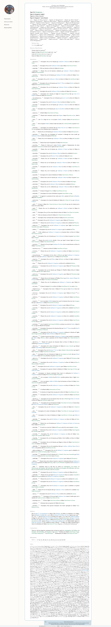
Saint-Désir (72, 102)
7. (45, 548)
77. (65, 577)
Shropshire (64, 468)
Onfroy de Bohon (50, 334)
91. (88, 584)
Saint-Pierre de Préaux (62, 248)
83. (77, 580)
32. (66, 558)
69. (39, 575)
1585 (81, 550)
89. (40, 584)
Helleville (67, 399)
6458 (32, 596)
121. (46, 596)
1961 (33, 546)
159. (73, 609)
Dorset (62, 278)
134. (64, 600)
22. (85, 555)
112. (63, 594)
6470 (61, 558)
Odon (53, 259)
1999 (75, 565)
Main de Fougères (85, 570)
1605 (42, 551)
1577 (55, 553)
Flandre (71, 196)
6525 (37, 599)
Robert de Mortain (75, 399)
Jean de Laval (65, 98)
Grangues (77, 301)
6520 (74, 558)
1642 (34, 553)
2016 (37, 571)
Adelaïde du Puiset (46, 516)
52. (70, 565)
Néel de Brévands (60, 236)
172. (42, 614)
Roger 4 (38, 611)
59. (52, 568)
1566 (31, 550)
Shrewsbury (38, 54)
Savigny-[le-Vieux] (65, 94)
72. (69, 575)
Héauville (54, 136)
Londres (38, 227)
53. (39, 566)
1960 (38, 565)
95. (47, 586)
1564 (32, 547)
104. (66, 590)
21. (63, 555)
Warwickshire (41, 469)
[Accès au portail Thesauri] (9, 9)
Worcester (76, 223)
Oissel (52, 400)
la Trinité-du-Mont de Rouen (55, 204)
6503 (49, 605)
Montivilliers (34, 151)
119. (83, 595)
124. (46, 597)
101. (75, 589)
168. (59, 612)
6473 (39, 605)
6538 (77, 556)
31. (53, 558)
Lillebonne (59, 255)
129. (52, 599)
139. (45, 602)
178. (69, 615)
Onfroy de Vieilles (36, 370)
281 (66, 575)
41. (38, 561)
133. (46, 600)
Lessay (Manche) (70, 346)
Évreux (52, 256)
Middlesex (57, 468)
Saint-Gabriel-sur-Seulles (65, 354)
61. (37, 570)
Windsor (48, 435)
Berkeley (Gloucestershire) (68, 350)
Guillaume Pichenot (63, 87)
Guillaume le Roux (60, 490)
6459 (68, 595)
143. (33, 604)
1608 (43, 548)
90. (64, 584)
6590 (42, 609)
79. (50, 579)
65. (67, 572)
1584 (41, 557)
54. (60, 566)
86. (88, 581)
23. (49, 556)
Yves (42, 119)
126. (67, 597)
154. (65, 607)
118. (81, 595)
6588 (60, 562)
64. (44, 572)
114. (40, 595)
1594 (61, 555)
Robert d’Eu (60, 83)
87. (53, 582)
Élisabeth (77, 196)
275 (88, 548)
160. (84, 609)
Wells (73, 229)
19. (80, 553)
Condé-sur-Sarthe (41, 498)
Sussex (34, 469)
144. (58, 604)
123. (36, 597)
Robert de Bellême (49, 518)
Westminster (71, 220)
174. (68, 614)
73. (31, 576)
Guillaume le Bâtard (63, 61)
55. (83, 566)
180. (56, 616)
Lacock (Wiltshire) (60, 462)
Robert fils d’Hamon (36, 522)
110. (85, 592)
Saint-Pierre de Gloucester (49, 351)
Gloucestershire (35, 468)
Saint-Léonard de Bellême (54, 324)
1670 (82, 555)
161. (69, 610)
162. (88, 610)
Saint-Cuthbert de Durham (41, 452)
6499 (50, 558)
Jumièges (62, 68)
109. (76, 592)
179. (41, 616)
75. (80, 576)
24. (59, 556)
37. (59, 560)
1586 (65, 557)
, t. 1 (62, 612)
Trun (51, 191)
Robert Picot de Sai (62, 127)
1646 (55, 547)
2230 (87, 612)
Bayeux (73, 184)
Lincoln (74, 494)
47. (36, 563)
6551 (60, 599)
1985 (45, 565)
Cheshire (75, 466)
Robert (73, 324)
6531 (87, 604)
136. (47, 601)
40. (88, 560)
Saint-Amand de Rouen (49, 242)
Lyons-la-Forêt (35, 80)
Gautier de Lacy (54, 350)
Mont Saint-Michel (36, 88)
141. (65, 602)
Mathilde (45, 404)
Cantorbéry (35, 431)
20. (42, 555)
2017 (81, 614)
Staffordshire (71, 468)
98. (58, 587)
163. (60, 611)
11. (85, 550)
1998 (82, 557)
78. (88, 577)
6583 (48, 561)
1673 (72, 585)
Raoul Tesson (67, 328)
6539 (81, 609)
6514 (54, 597)
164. (70, 611)
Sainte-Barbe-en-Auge (67, 193)
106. (88, 591)
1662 (51, 582)
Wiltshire (48, 469)
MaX (71, 626)
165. (81, 611)
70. (49, 575)
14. (88, 551)
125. (57, 597)
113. (73, 594)
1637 (48, 579)
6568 (67, 560)
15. (50, 552)
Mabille (59, 119)
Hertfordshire (50, 468)
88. (77, 582)
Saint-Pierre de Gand (71, 366)
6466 (60, 609)
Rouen (39, 261)
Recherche (6, 24)
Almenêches (57, 519)
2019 (48, 563)
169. (69, 612)
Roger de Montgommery (41, 513)
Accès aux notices (8, 21)
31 (86, 548)
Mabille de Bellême (53, 381)
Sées (49, 119)
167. (42, 612)
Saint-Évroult (73, 79)
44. (84, 561)
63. (82, 571)
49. (64, 563)
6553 (74, 590)
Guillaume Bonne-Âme (73, 446)
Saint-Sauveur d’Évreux (67, 175)
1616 (86, 577)
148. (42, 605)
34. (31, 560)
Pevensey (57, 456)
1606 (52, 571)
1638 (69, 579)
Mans (41, 321)
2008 (73, 571)
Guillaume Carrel (62, 496)
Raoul (77, 328)
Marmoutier (74, 91)
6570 (53, 600)
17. (36, 553)
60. (74, 568)
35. (41, 560)
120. (35, 596)
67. (55, 573)
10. (60, 550)
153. (55, 607)
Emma (48, 519)
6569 (63, 590)
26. (80, 556)
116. (61, 595)
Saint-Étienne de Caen (62, 191)
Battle (75, 472)
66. (31, 573)
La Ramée (75, 427)
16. (74, 552)
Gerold (50, 240)
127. (78, 597)
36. (50, 560)
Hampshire (42, 468)
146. (79, 604)
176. (88, 614)
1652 (46, 556)
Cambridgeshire (66, 466)
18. (58, 553)
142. (75, 602)
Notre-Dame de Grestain (66, 411)
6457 (71, 599)
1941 (58, 563)
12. (44, 551)
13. (67, 551)
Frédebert (59, 145)
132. (36, 600)
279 (46, 561)
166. (31, 612)
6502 (55, 601)
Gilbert (35, 338)
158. (63, 609)
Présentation (7, 18)
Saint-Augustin (76, 430)
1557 (86, 551)
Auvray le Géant (55, 156)
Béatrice (72, 83)
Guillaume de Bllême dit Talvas (61, 515)
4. (35, 547)
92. (52, 585)
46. (52, 562)
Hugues (61, 115)
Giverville (64, 204)
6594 (63, 558)
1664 (56, 550)
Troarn (62, 289)
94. (85, 585)
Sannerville (36, 290)
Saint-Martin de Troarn (53, 113)
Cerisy (33, 63)
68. (77, 573)
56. (45, 567)
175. (77, 614)
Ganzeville (76, 475)
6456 (75, 597)
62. (44, 571)
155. (74, 607)
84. (40, 581)
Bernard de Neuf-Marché (59, 475)
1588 (74, 573)
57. (67, 567)
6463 (66, 604)
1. (30, 546)
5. (58, 547)
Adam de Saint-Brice (59, 109)
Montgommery (38, 12)
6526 (52, 576)
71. (59, 575)
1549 (80, 547)
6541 (79, 605)
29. (79, 557)
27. (44, 557)
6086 (43, 596)
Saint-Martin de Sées (54, 498)
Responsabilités (8, 27)
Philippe (35, 519)
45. (42, 562)
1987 (44, 615)
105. (72, 591)
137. (58, 601)
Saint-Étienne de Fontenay (42, 330)
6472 (73, 602)
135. (31, 601)
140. (54, 602)
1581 (41, 572)
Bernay (76, 342)
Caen (76, 286)
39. (79, 560)
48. (55, 563)
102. (85, 589)
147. (31, 605)
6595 (70, 594)
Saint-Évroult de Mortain (67, 415)
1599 (37, 584)
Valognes (37, 237)
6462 (41, 604)
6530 (76, 604)
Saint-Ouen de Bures (55, 500)
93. (75, 585)
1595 (48, 552)
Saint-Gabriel (76, 236)
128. (88, 597)
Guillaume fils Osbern (61, 75)
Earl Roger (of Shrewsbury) (53, 611)
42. (52, 561)
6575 (57, 592)
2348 (69, 591)
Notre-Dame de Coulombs (73, 212)
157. (52, 609)
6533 (63, 606)
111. (37, 594)
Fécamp (33, 117)
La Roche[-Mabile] (67, 123)
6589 (82, 607)
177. (51, 615)
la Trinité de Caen (69, 200)
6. (82, 547)
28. (68, 557)
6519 (64, 597)
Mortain (33, 521)
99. (46, 589)
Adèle (62, 196)
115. (50, 595)
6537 (47, 595)
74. (56, 576)
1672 (65, 551)
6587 (50, 561)
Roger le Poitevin (75, 518)
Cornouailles (71, 454)
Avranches (69, 115)
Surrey (77, 468)
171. (31, 614)
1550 (78, 553)
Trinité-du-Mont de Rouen (44, 84)
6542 (65, 601)
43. (73, 561)
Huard (72, 289)
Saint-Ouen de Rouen (72, 66)
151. (55, 606)
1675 (32, 587)
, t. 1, (34, 540)
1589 (37, 575)
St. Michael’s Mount (62, 454)
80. (72, 579)
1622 (53, 580)
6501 (76, 557)
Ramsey (74, 293)
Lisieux (75, 153)
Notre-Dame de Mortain (66, 403)
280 (57, 575)
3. (70, 546)
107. (40, 592)
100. (66, 589)
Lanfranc (65, 446)
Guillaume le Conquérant (55, 220)
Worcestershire (56, 469)
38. (70, 560)
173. (57, 614)
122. (86, 596)
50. (34, 565)
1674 (55, 587)
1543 (77, 547)
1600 (71, 552)
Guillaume (44, 256)
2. (55, 546)
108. (49, 592)
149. (71, 605)
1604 (56, 570)
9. (33, 550)
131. (80, 599)
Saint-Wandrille (40, 72)
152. (36, 607)
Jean (74, 115)
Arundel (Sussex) (44, 52)
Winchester (41, 364)
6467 (39, 612)
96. (71, 586)
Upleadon (37, 351)
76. (42, 577)
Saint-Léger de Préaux (73, 369)
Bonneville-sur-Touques (51, 347)
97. (34, 587)
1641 (32, 580)
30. (88, 557)
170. (79, 612)
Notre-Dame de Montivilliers (51, 279)
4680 (67, 556)
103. (55, 590)
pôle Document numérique (51, 626)
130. (64, 599)
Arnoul (43, 519)
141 (78, 595)
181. (69, 616)
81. (34, 580)
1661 (74, 582)
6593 (44, 563)
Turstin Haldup (38, 347)
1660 (86, 581)
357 (49, 614)
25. (69, 556)
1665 (51, 546)
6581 (56, 556)
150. (45, 606)
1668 (48, 558)
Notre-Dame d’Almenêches (37, 533)
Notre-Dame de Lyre (40, 246)
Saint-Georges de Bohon (37, 334)
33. (80, 558)
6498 (77, 610)
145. (69, 604)
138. (78, 601)
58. (31, 568)
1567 (64, 548)
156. (34, 609)
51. (52, 565)
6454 (39, 560)
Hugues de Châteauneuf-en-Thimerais (55, 521)
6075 (37, 592)
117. (71, 595)
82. (56, 580)
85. (63, 581)
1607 (40, 577)
